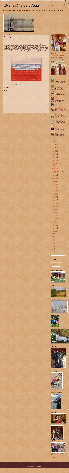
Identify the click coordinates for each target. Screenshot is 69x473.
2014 (52, 233)
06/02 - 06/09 (55, 187)
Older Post (46, 114)
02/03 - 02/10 (55, 150)
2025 (52, 249)
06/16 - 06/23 (55, 190)
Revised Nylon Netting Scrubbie (59, 103)
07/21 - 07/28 (55, 197)
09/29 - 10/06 (55, 212)
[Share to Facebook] (22, 84)
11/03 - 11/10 (55, 219)
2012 (52, 141)
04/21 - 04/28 (55, 178)
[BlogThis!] (20, 84)
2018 (52, 239)
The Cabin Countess (21, 5)
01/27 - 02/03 (55, 148)
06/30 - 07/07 (55, 193)
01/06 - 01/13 (55, 144)
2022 (52, 245)
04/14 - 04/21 (55, 177)
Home (26, 114)
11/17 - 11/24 (55, 222)
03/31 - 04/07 (55, 174)
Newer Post (5, 114)
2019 (52, 240)
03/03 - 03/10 (55, 156)
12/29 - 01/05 (55, 231)
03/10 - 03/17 (55, 157)
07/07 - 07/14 (55, 194)
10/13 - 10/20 (55, 215)
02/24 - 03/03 (55, 154)
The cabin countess (53, 457)
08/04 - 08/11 (55, 200)
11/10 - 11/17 (55, 221)
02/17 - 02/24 (55, 153)
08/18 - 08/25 (55, 203)
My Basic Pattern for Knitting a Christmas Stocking (59, 79)
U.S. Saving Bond (55, 163)
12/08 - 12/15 (55, 227)
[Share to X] (21, 84)
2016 (52, 236)
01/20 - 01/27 (55, 147)
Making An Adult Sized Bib (59, 126)
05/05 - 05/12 (55, 181)
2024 (52, 248)
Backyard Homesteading (56, 168)
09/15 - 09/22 (55, 209)
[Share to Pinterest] (23, 84)
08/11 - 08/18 (55, 202)
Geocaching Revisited (58, 120)
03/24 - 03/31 (55, 160)
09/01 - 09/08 (55, 206)
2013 (52, 143)
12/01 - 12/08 (55, 225)
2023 (52, 246)
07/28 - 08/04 (55, 199)
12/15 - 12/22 (55, 228)
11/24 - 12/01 (55, 224)
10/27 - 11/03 (55, 218)
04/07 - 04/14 (55, 175)
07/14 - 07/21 (55, 196)
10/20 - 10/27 (55, 216)
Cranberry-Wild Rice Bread (59, 108)
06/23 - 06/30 (55, 191)
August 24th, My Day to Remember (57, 55)
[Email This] (19, 84)
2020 (52, 242)
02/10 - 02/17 (55, 151)
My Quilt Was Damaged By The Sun (58, 161)
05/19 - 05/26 (55, 184)
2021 (52, 243)
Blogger (41, 466)
